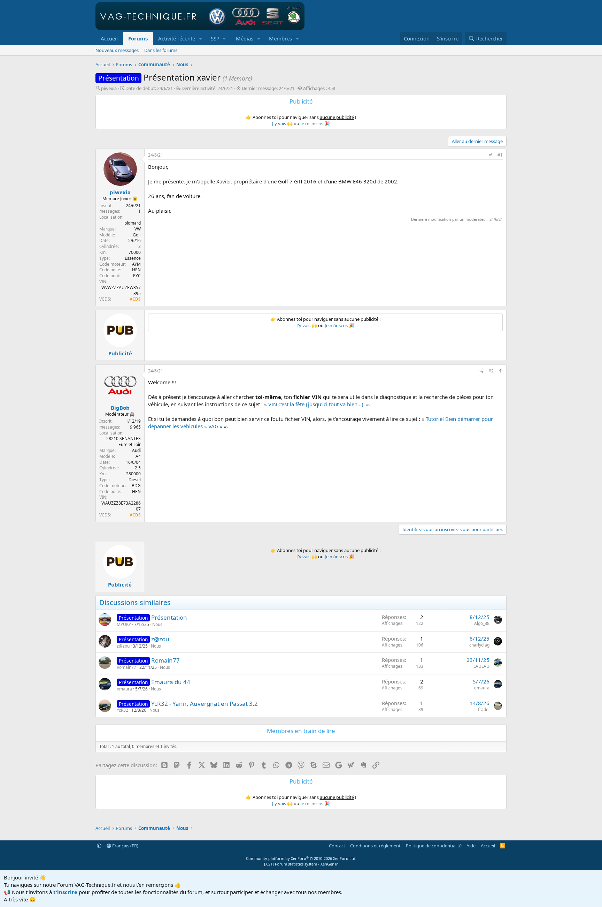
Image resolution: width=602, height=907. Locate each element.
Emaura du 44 (170, 682)
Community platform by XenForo (301, 858)
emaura (124, 689)
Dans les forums (160, 50)
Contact (337, 845)
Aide (471, 845)
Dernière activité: (207, 88)
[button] (201, 38)
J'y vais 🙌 (282, 123)
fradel (483, 709)
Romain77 (165, 660)
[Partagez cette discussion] (490, 155)
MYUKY (124, 624)
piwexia (109, 88)
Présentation (169, 617)
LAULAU (481, 666)
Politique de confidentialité (434, 845)
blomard (132, 223)
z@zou (160, 639)
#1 (500, 155)
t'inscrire (65, 892)
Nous (157, 624)
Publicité (120, 353)
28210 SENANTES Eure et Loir (123, 441)
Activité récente (176, 38)
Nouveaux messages (117, 50)
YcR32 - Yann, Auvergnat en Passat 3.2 (204, 704)
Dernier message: (268, 88)
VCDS (135, 299)
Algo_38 (481, 623)
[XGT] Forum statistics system (301, 864)
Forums (138, 38)
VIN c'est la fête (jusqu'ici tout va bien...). (316, 404)
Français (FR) (124, 845)
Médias (244, 38)
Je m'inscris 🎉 (315, 123)
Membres (280, 38)
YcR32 (122, 710)
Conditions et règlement (375, 845)
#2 (491, 371)
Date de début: (149, 88)
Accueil (109, 38)
